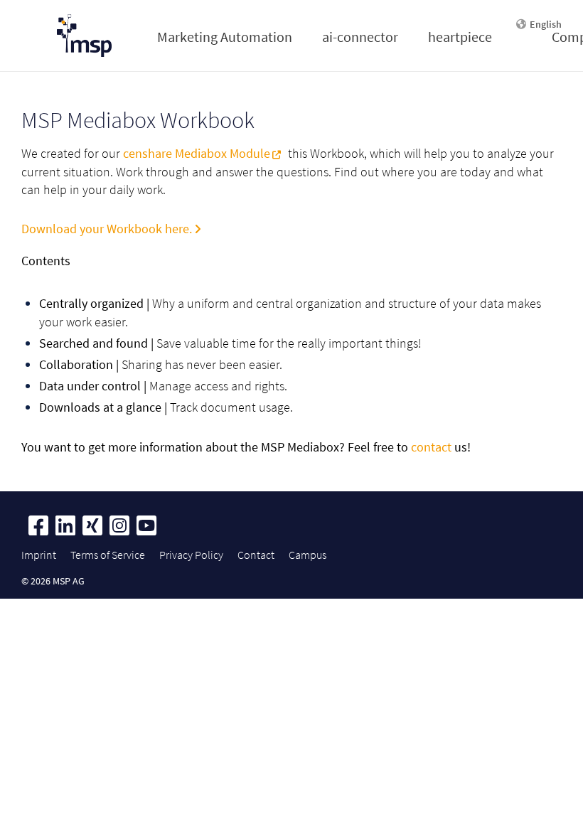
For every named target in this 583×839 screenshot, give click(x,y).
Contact (255, 554)
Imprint (38, 554)
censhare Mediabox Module (196, 153)
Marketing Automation (224, 37)
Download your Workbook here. (106, 228)
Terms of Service (107, 554)
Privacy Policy (191, 554)
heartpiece (460, 37)
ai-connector (360, 37)
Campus (307, 554)
